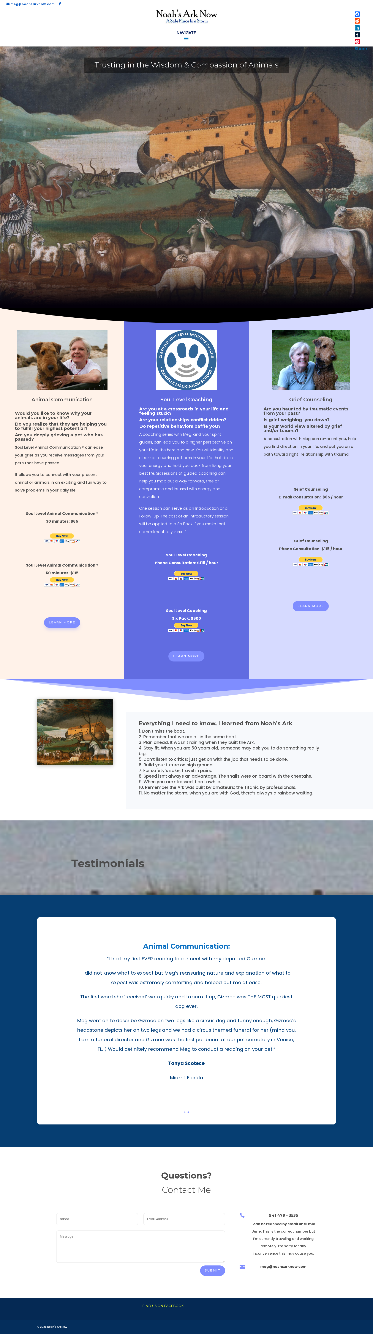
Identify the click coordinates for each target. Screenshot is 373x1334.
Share (361, 49)
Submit (212, 1270)
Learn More (62, 622)
